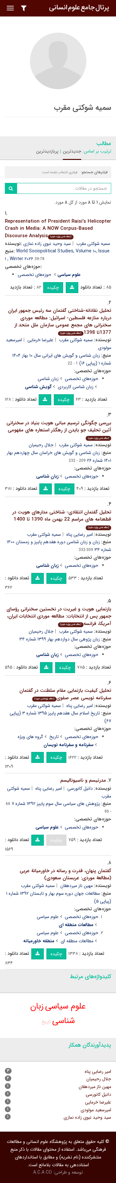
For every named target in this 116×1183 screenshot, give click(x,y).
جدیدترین (72, 151)
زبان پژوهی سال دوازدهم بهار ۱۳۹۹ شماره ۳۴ (59, 639)
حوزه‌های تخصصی (34, 274)
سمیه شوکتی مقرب (93, 243)
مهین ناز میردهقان (76, 885)
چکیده (53, 287)
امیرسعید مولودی (96, 1110)
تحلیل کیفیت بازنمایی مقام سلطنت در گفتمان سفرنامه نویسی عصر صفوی (65, 694)
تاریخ (54, 736)
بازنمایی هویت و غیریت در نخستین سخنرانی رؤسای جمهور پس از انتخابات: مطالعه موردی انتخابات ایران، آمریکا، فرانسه (58, 616)
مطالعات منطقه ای (77, 941)
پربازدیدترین (47, 151)
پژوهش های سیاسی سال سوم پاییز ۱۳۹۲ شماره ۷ (56, 803)
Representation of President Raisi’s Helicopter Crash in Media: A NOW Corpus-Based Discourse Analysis (58, 228)
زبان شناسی (48, 378)
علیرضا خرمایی (40, 339)
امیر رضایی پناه (79, 534)
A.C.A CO (42, 1172)
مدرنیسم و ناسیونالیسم (83, 780)
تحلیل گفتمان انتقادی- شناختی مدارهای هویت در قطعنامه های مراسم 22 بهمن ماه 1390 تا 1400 (61, 518)
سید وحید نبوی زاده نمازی (47, 243)
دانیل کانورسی (80, 788)
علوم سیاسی (48, 916)
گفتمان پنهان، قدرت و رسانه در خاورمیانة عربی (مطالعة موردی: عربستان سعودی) (65, 874)
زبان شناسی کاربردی (75, 386)
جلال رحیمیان (41, 445)
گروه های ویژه (30, 736)
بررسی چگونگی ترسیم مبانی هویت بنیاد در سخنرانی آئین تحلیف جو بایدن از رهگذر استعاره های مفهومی (58, 429)
